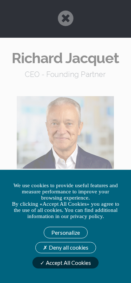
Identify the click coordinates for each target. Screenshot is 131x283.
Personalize (65, 232)
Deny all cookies (68, 247)
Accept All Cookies (68, 262)
